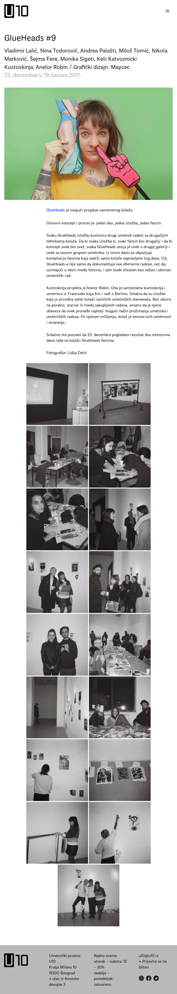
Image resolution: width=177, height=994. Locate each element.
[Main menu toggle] (167, 11)
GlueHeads (55, 210)
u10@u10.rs (149, 956)
